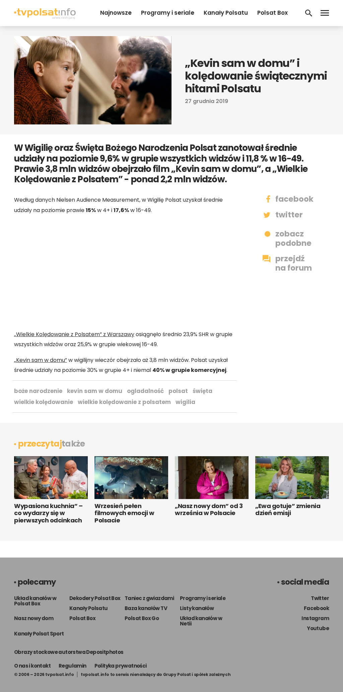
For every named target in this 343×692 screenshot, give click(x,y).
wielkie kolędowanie (43, 402)
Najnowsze (116, 13)
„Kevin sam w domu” (40, 360)
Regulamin (72, 665)
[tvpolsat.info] (45, 17)
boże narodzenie (38, 391)
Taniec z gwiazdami (149, 598)
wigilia (185, 402)
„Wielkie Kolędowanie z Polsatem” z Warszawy (74, 334)
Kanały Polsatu (226, 13)
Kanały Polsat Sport (39, 633)
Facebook (316, 608)
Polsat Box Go (142, 618)
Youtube (318, 628)
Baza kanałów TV (146, 608)
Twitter (320, 598)
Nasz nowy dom (33, 618)
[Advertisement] (124, 272)
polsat (178, 391)
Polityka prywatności (120, 665)
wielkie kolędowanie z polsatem (124, 402)
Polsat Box (272, 13)
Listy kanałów (197, 608)
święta (202, 391)
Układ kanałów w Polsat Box (35, 601)
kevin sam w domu (94, 391)
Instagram (315, 618)
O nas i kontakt (32, 665)
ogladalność (145, 391)
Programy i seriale (167, 13)
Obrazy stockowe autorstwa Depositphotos (69, 652)
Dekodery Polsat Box (95, 598)
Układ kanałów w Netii (201, 621)
